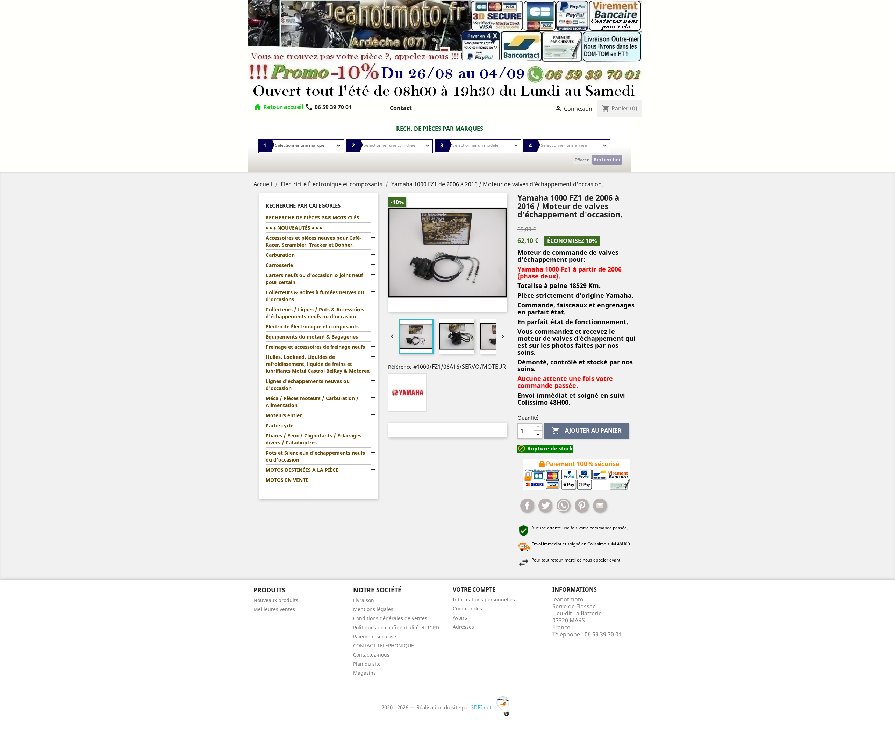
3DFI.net (482, 707)
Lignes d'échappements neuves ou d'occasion (308, 384)
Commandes (467, 608)
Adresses (463, 626)
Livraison (363, 600)
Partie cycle (279, 425)
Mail (600, 506)
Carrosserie (279, 265)
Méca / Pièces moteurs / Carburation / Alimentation (312, 401)
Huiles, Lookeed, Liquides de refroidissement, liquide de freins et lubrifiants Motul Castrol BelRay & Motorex (318, 364)
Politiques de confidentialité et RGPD (396, 627)
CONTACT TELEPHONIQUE (383, 645)
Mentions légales (373, 609)
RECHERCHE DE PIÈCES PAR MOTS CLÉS (312, 217)
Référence (400, 366)
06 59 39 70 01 (328, 107)
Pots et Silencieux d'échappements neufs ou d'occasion (315, 456)
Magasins (364, 673)
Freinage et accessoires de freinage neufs (315, 346)
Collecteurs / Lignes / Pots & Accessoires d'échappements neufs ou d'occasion (315, 313)
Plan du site (367, 663)
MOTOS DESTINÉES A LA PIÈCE (302, 469)
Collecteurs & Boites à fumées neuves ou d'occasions (315, 296)
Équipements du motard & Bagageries (312, 336)
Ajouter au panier (587, 430)
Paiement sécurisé (374, 636)
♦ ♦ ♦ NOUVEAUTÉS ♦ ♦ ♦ (294, 227)
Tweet (545, 506)
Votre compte (474, 589)
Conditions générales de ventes (390, 618)
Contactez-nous (371, 654)
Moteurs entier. (284, 415)
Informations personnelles (484, 599)
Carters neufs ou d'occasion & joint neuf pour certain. (314, 278)
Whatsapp (564, 506)
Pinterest (582, 506)
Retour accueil (283, 107)
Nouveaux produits (275, 600)
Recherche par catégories (303, 205)
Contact (401, 108)
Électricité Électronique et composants (312, 326)
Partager (527, 506)
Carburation (280, 255)
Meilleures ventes (274, 609)
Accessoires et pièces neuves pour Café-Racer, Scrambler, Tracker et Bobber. (313, 241)
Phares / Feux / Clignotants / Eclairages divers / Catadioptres (313, 439)
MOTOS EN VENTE (287, 480)
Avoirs (460, 617)
